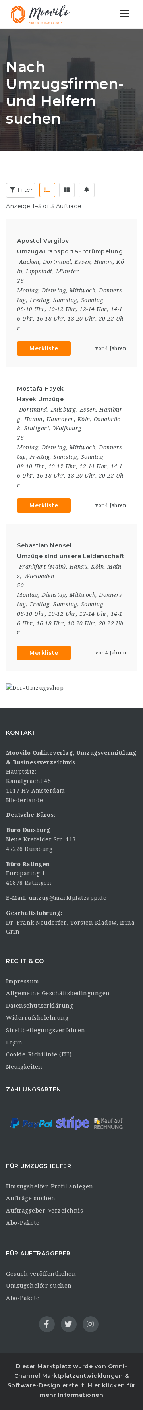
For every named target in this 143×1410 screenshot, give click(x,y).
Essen (83, 262)
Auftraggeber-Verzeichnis (44, 1210)
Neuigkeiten (24, 1067)
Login (14, 1042)
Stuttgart (37, 428)
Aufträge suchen (31, 1198)
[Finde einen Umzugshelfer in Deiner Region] (39, 14)
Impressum (22, 981)
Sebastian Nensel (44, 545)
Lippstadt (39, 271)
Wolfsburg (67, 428)
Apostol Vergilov (43, 240)
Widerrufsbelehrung (37, 1018)
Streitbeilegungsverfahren (45, 1030)
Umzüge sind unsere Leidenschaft (71, 556)
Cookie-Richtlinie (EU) (39, 1054)
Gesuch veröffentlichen (41, 1274)
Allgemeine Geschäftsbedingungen (58, 993)
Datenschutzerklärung (39, 1005)
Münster (67, 271)
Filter (24, 189)
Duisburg (63, 409)
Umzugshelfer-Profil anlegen (49, 1186)
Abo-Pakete (22, 1223)
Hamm (103, 262)
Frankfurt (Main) (42, 566)
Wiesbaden (39, 576)
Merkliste (43, 348)
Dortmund (57, 262)
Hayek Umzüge (40, 399)
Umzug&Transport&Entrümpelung (70, 251)
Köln (83, 419)
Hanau (79, 566)
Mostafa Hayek (40, 388)
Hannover (60, 419)
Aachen (29, 262)
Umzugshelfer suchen (39, 1285)
